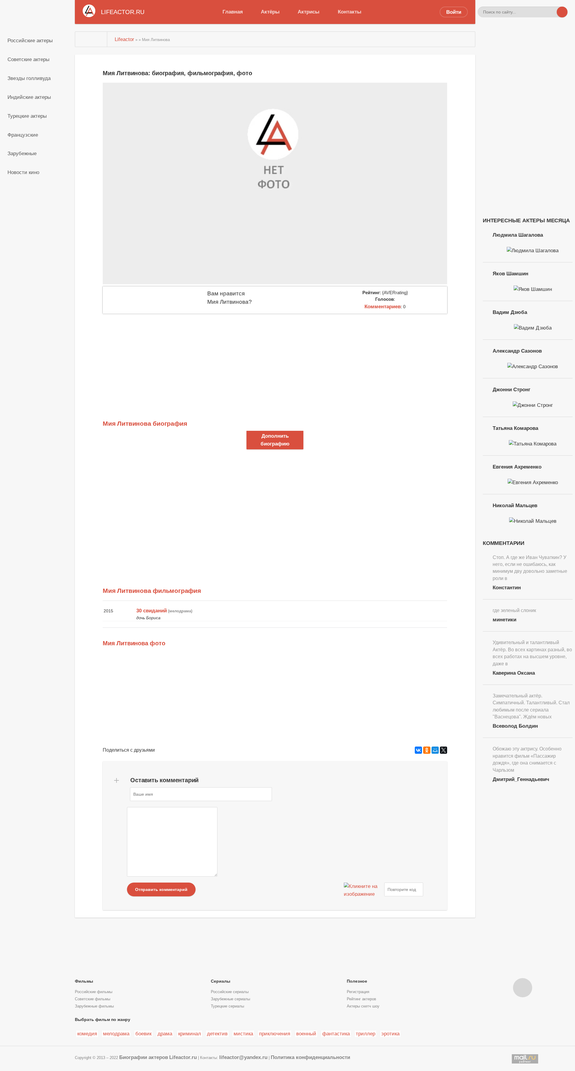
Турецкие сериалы (227, 1006)
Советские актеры (28, 59)
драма (165, 1034)
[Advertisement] (275, 359)
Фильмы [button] (84, 981)
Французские (22, 135)
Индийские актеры (29, 97)
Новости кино (23, 172)
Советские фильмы (92, 999)
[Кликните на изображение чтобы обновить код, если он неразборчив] (363, 889)
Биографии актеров (143, 1057)
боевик (143, 1034)
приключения (274, 1034)
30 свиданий (151, 611)
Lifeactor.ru (183, 1057)
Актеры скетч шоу (363, 1006)
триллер (365, 1034)
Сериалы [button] (220, 981)
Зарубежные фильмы (94, 1006)
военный (306, 1034)
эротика (390, 1034)
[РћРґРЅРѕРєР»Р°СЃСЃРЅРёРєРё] (426, 750)
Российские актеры (30, 40)
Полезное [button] (357, 981)
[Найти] (562, 12)
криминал (189, 1034)
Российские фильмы (93, 992)
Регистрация (358, 992)
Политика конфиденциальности (310, 1057)
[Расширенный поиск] (551, 12)
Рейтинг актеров (361, 999)
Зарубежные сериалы (230, 999)
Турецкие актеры (27, 116)
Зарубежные (22, 153)
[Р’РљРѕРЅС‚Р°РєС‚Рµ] (418, 750)
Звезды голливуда (29, 78)
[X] (443, 750)
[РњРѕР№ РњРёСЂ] (435, 750)
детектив (217, 1034)
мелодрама (116, 1034)
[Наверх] (522, 987)
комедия (87, 1034)
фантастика (336, 1034)
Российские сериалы (230, 992)
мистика (243, 1034)
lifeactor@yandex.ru (243, 1057)
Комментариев (382, 306)
